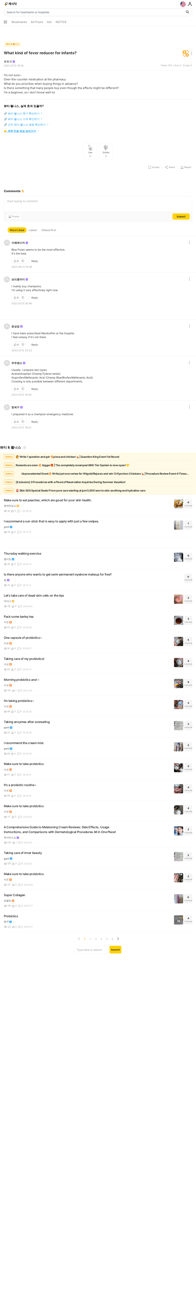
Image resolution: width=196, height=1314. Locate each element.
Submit (181, 216)
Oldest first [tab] (49, 230)
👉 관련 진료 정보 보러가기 (20, 131)
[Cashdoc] (11, 4)
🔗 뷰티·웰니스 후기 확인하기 (22, 113)
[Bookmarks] (24, 447)
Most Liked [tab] (17, 230)
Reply (34, 261)
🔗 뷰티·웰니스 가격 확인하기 (22, 119)
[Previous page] (79, 938)
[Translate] (185, 54)
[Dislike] (23, 261)
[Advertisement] (98, 33)
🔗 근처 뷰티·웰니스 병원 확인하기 (25, 124)
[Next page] (118, 938)
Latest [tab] (33, 230)
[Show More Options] (5, 22)
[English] (183, 4)
